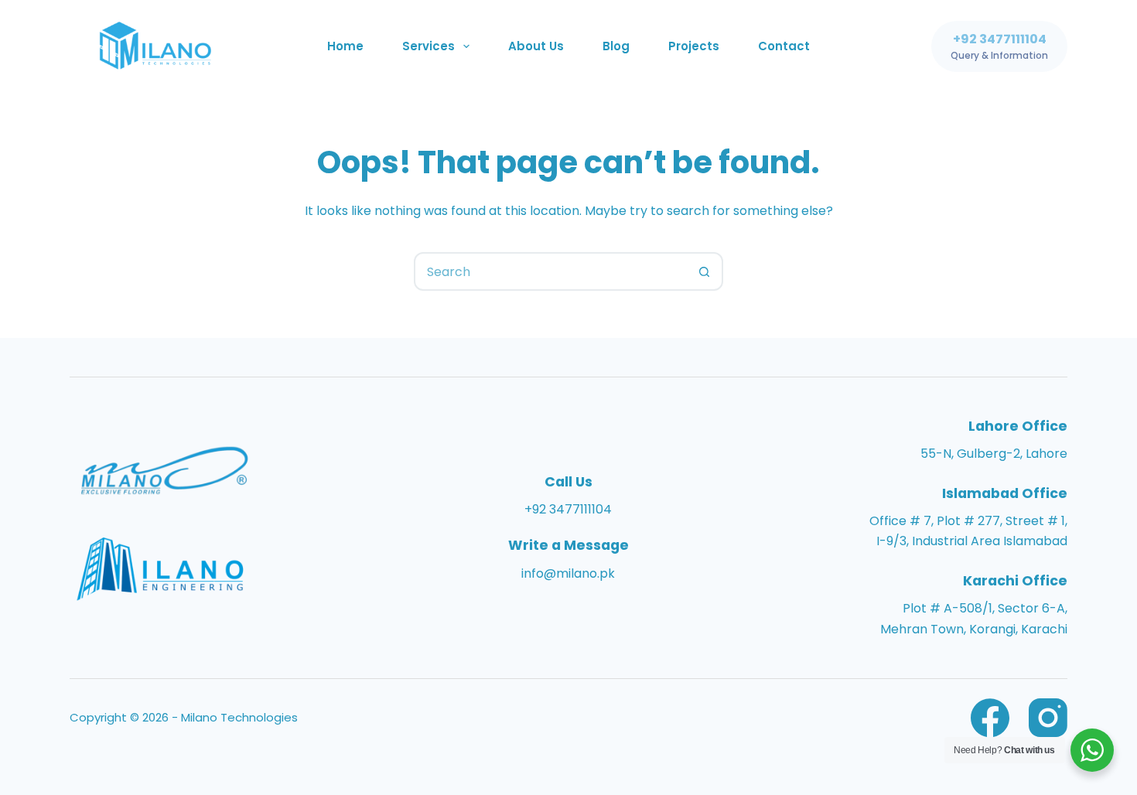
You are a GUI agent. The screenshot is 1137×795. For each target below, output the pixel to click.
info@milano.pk (568, 573)
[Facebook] (990, 717)
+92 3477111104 (568, 509)
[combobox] (550, 271)
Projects (693, 46)
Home (345, 46)
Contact (784, 46)
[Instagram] (1048, 717)
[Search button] (704, 271)
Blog (616, 46)
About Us (536, 46)
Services (428, 46)
